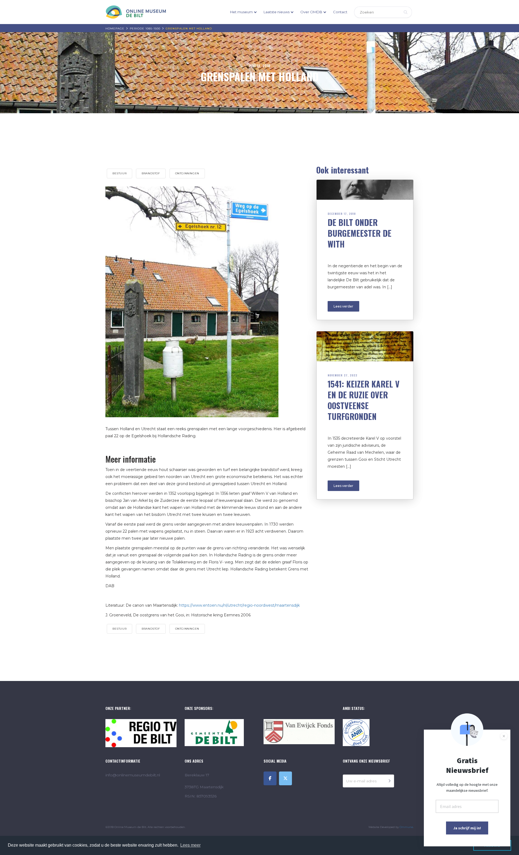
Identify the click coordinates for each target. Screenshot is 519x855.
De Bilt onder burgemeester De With (359, 233)
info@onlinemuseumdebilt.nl (132, 775)
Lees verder (343, 306)
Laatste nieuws (277, 12)
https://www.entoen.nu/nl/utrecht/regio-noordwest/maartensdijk (239, 605)
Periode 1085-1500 (145, 28)
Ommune (406, 827)
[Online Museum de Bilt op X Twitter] (285, 778)
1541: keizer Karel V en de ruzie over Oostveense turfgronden (364, 400)
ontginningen (187, 173)
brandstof (151, 173)
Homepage (114, 28)
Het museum (241, 12)
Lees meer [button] (190, 845)
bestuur (119, 173)
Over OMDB (311, 12)
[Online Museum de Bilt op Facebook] (270, 778)
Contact (340, 12)
